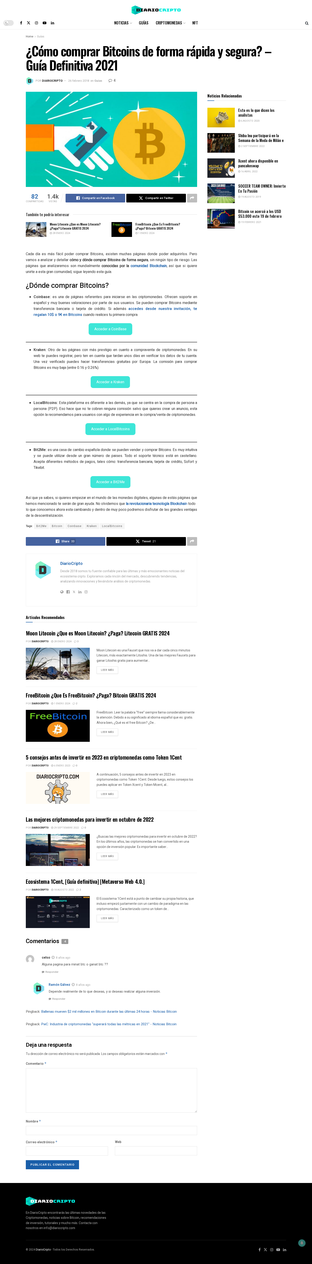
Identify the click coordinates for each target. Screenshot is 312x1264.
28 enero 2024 (61, 233)
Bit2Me (41, 526)
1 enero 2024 (145, 233)
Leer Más (109, 669)
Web (118, 1142)
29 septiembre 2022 (66, 828)
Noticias (121, 23)
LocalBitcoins (112, 526)
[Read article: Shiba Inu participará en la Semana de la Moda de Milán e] (221, 143)
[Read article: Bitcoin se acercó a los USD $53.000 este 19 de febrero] (221, 218)
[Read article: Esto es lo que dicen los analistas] (221, 117)
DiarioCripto (52, 81)
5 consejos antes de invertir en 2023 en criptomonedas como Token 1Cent (104, 757)
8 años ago (63, 958)
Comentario (36, 1063)
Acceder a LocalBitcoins (110, 429)
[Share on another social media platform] (192, 198)
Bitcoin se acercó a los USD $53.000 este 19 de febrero (260, 213)
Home (29, 36)
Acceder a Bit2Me (110, 482)
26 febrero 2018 (78, 81)
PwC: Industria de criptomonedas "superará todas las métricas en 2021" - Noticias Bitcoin (109, 1024)
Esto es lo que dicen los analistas (256, 112)
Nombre (33, 1121)
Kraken (92, 526)
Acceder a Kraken (110, 382)
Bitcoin (57, 526)
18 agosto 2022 (63, 890)
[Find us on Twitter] (28, 22)
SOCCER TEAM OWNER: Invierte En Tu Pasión (262, 188)
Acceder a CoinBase (110, 329)
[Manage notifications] (302, 1243)
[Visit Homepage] (156, 8)
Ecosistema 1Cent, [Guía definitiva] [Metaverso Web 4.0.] (85, 881)
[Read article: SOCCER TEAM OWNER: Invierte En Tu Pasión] (221, 193)
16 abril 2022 (248, 171)
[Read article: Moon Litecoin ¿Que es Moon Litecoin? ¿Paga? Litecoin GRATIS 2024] (36, 229)
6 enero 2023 (61, 766)
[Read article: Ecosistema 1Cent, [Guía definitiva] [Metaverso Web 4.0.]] (58, 912)
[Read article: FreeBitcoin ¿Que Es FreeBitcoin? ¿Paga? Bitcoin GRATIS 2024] (121, 229)
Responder (51, 972)
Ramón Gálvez (59, 984)
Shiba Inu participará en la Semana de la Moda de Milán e (261, 138)
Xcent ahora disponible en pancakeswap (258, 163)
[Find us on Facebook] (21, 22)
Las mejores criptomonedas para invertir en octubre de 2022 (89, 819)
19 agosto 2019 (250, 197)
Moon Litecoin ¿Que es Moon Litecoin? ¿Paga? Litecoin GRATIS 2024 (75, 226)
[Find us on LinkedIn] (52, 22)
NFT (195, 23)
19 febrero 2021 (250, 222)
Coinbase (75, 526)
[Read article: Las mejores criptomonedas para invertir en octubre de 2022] (58, 850)
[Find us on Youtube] (44, 22)
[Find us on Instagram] (36, 22)
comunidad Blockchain (149, 266)
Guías (143, 23)
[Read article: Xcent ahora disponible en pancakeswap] (221, 168)
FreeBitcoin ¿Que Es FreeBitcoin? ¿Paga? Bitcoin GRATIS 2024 (157, 226)
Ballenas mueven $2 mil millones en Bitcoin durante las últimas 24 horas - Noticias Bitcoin (109, 1011)
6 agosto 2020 (249, 121)
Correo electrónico (42, 1142)
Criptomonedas (169, 23)
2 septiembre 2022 (252, 146)
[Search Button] (307, 22)
